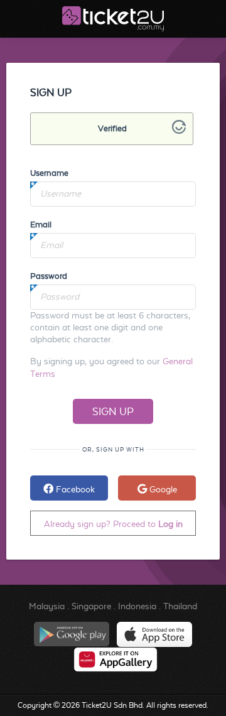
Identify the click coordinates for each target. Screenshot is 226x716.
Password (48, 276)
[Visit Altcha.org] (179, 131)
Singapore (91, 606)
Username (49, 173)
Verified (112, 128)
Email (40, 224)
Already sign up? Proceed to (113, 524)
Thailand (180, 606)
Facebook (74, 489)
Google (162, 489)
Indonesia (137, 606)
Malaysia (47, 606)
